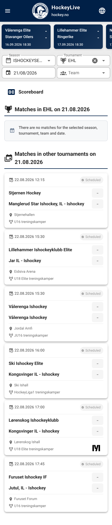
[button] (95, 60)
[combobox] (28, 60)
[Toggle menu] (7, 10)
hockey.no (60, 15)
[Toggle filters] (102, 10)
